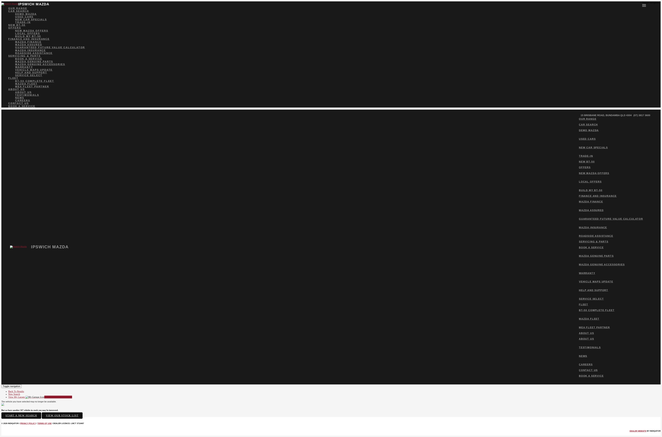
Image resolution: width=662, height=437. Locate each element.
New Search (14, 394)
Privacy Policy (28, 423)
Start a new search (21, 415)
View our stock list (62, 415)
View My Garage (40, 397)
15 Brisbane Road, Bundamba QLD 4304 (606, 115)
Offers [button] (14, 27)
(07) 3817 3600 (641, 115)
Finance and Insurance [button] (29, 39)
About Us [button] (16, 89)
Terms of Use (44, 423)
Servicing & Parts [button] (24, 55)
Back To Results (16, 391)
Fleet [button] (13, 78)
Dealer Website (638, 431)
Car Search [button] (18, 11)
